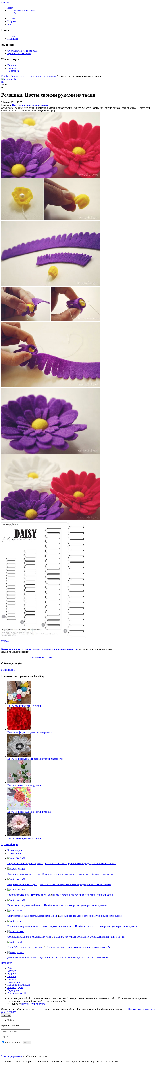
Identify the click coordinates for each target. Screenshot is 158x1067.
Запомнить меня (13, 1042)
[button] (10, 7)
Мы (9, 24)
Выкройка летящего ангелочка (23, 874)
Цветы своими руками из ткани (30, 105)
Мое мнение (8, 669)
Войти (10, 968)
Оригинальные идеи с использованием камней (32, 915)
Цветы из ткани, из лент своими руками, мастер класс (35, 758)
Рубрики (12, 21)
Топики (11, 18)
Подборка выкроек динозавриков (25, 863)
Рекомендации (15, 987)
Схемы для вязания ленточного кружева (28, 895)
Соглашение (13, 982)
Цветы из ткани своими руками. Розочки (29, 811)
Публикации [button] (14, 853)
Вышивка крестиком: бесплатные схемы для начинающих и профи (89, 936)
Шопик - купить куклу (33, 1004)
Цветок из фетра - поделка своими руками (29, 732)
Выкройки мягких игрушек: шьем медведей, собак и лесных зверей (80, 863)
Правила (12, 68)
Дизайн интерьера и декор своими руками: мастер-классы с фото (74, 957)
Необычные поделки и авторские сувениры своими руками (75, 905)
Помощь (11, 65)
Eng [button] (16, 13)
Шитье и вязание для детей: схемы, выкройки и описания (82, 895)
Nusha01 (20, 858)
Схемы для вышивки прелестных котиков (29, 936)
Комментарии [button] (14, 850)
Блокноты (12, 38)
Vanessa (20, 921)
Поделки (24, 76)
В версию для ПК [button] (16, 993)
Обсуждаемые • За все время (22, 50)
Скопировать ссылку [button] (41, 657)
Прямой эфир (10, 844)
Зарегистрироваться (11, 1056)
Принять (6, 1015)
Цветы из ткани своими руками (24, 785)
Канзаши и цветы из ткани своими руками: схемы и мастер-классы (39, 649)
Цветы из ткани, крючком (42, 76)
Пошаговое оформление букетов (24, 905)
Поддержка (13, 71)
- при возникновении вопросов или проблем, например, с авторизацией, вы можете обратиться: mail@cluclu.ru (59, 1061)
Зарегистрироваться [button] (24, 10)
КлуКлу (5, 2)
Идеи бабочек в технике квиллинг (25, 947)
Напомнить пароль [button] (37, 1056)
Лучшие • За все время (19, 53)
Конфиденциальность (18, 984)
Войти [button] (10, 1020)
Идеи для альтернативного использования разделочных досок (40, 926)
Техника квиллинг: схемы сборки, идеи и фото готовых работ (79, 947)
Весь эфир (6, 963)
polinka (20, 910)
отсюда (5, 640)
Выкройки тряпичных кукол (22, 884)
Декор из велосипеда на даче (22, 957)
